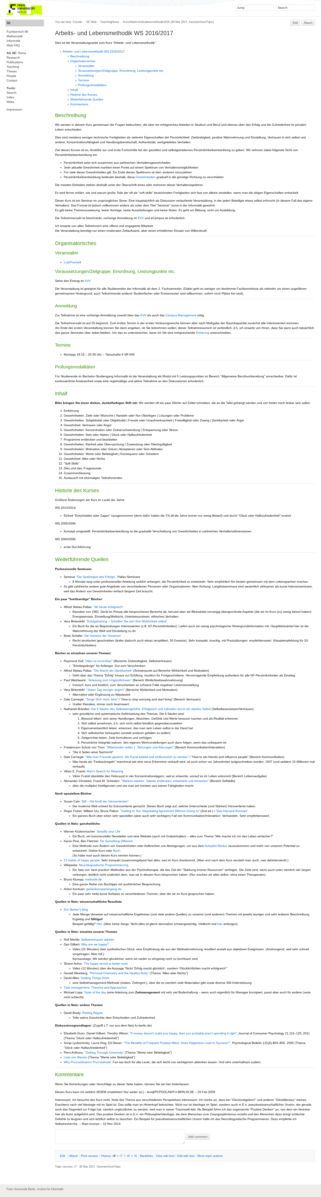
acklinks (146, 1156)
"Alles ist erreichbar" (99, 661)
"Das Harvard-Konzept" (232, 811)
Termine (83, 80)
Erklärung (202, 332)
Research (13, 57)
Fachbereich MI (17, 31)
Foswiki (77, 22)
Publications (15, 62)
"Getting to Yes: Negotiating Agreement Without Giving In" (160, 811)
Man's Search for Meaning (105, 771)
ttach (73, 1156)
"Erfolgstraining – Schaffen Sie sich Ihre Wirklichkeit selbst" (126, 621)
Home (16, 53)
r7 (121, 1156)
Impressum (14, 109)
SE (8, 23)
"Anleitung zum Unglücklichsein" (110, 680)
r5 (135, 1156)
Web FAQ (13, 45)
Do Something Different (116, 841)
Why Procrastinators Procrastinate (87, 1062)
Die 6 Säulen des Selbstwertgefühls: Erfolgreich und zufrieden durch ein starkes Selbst (151, 709)
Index (10, 97)
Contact (12, 80)
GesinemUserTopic (201, 22)
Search (11, 92)
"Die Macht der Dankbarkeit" (112, 670)
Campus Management (181, 315)
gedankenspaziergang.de (103, 889)
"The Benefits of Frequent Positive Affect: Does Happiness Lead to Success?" (177, 1043)
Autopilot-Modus (216, 846)
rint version (89, 1156)
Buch (116, 850)
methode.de (93, 879)
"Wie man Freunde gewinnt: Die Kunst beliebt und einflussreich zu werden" (137, 757)
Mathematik (15, 36)
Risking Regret (92, 1013)
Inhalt (74, 90)
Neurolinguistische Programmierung (103, 865)
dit (63, 1156)
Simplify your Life (108, 831)
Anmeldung (86, 75)
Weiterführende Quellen (86, 99)
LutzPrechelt (72, 262)
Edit (295, 22)
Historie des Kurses (83, 94)
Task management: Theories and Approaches (95, 987)
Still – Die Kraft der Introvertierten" (105, 801)
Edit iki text (185, 1156)
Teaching (13, 66)
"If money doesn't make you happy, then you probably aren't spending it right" (183, 1033)
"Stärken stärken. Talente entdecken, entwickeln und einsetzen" (165, 781)
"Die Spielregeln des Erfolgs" (96, 577)
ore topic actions (210, 1156)
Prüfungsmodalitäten (92, 85)
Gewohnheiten (146, 177)
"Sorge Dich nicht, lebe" (101, 699)
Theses (12, 71)
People (11, 76)
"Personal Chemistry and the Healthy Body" (119, 973)
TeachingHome (109, 22)
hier (220, 924)
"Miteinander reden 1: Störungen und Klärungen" (140, 747)
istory (106, 1156)
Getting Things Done (95, 978)
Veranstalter (86, 66)
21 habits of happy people (82, 860)
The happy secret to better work (106, 963)
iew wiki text (165, 1156)
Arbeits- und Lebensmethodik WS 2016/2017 (94, 51)
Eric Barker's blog (76, 909)
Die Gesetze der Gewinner (102, 635)
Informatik (13, 41)
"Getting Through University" (104, 1052)
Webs (10, 102)
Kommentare (79, 104)
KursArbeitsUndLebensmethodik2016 (146, 22)
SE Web (91, 22)
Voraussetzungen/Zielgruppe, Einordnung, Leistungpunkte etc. (121, 70)
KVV (141, 218)
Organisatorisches (82, 61)
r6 (128, 1156)
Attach (308, 22)
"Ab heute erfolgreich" (108, 607)
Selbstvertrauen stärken (97, 939)
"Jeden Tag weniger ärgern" (105, 689)
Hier (99, 924)
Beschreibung (79, 56)
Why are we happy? (95, 944)
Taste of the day (95, 992)
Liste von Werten (75, 1057)
